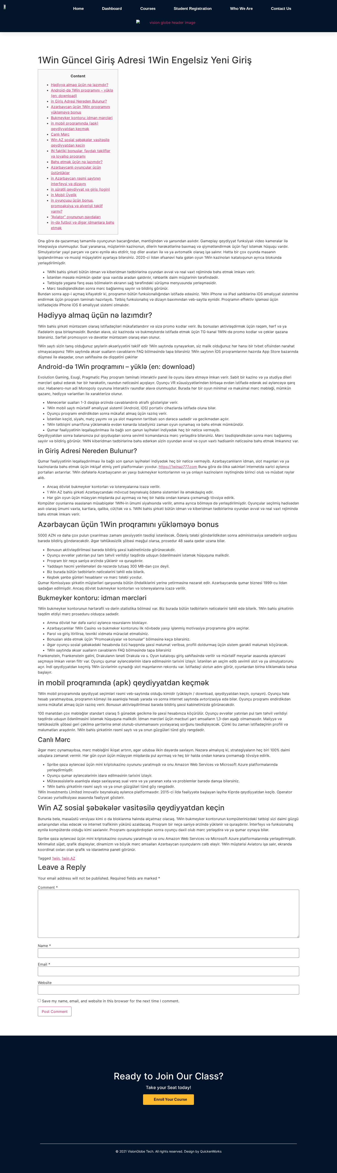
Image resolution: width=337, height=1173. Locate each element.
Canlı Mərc (60, 134)
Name (44, 945)
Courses (147, 8)
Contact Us (281, 8)
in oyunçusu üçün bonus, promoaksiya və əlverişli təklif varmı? (77, 206)
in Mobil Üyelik (64, 194)
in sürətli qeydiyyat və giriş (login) (80, 189)
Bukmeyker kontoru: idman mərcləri (82, 117)
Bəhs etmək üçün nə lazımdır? (76, 161)
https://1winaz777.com (178, 466)
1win (56, 858)
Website (45, 982)
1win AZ (68, 858)
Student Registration (193, 8)
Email (44, 964)
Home (78, 8)
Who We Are (241, 8)
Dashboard (112, 8)
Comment (48, 887)
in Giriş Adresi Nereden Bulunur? (79, 101)
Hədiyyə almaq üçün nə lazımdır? (79, 84)
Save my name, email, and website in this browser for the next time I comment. (110, 1001)
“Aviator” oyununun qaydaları (76, 217)
